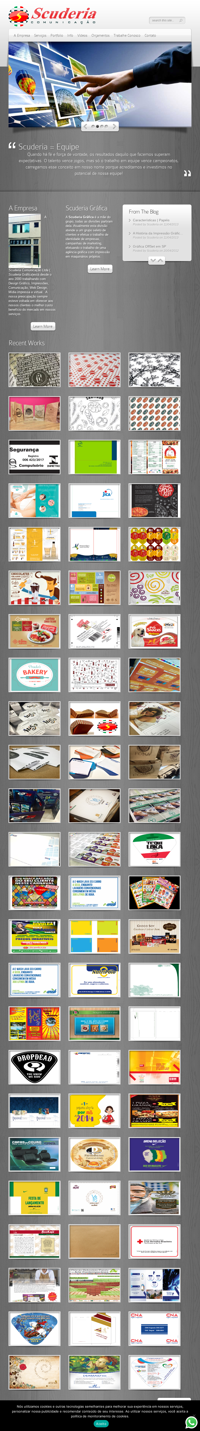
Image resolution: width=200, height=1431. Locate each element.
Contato (150, 35)
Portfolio (56, 35)
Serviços (40, 35)
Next (115, 127)
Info (70, 35)
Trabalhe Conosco (127, 35)
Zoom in (23, 370)
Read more (47, 370)
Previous (85, 127)
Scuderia (153, 224)
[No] (193, 1415)
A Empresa (22, 35)
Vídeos (82, 35)
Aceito (101, 1424)
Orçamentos (100, 35)
